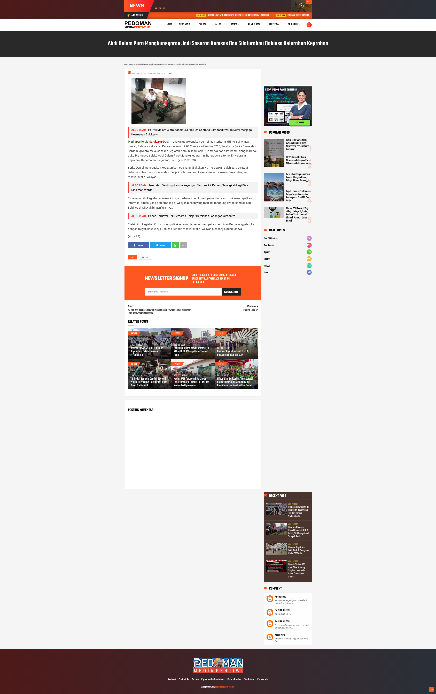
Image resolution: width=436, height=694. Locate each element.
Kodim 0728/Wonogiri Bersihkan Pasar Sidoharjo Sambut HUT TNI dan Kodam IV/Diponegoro (191, 382)
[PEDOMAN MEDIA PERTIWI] (218, 672)
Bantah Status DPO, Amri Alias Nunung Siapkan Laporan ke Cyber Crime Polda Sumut (297, 570)
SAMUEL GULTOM (282, 610)
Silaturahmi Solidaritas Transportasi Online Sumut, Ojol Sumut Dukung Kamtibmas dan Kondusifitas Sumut (235, 382)
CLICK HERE (299, 122)
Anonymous (280, 596)
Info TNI (145, 257)
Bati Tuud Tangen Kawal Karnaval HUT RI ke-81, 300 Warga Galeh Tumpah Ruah (291, 15)
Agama (267, 252)
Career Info (262, 680)
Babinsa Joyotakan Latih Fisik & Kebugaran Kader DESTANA (233, 353)
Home (169, 24)
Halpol (267, 266)
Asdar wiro (280, 635)
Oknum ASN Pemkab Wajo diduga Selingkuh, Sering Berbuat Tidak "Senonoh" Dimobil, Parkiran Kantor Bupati (297, 214)
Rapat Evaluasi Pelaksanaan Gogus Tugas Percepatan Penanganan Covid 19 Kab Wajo (298, 196)
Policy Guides (234, 680)
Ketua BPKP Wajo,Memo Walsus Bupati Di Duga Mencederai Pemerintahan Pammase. (297, 145)
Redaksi (172, 680)
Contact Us (183, 680)
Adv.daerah (269, 245)
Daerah (267, 259)
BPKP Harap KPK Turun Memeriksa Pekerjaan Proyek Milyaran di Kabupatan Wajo (299, 160)
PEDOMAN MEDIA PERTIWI (225, 687)
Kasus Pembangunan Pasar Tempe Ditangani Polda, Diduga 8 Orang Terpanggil (298, 177)
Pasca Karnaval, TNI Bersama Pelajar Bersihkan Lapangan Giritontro (191, 216)
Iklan (266, 273)
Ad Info (195, 680)
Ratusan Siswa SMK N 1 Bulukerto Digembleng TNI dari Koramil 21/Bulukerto (210, 15)
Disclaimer (249, 680)
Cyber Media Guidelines (213, 680)
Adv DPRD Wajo (271, 238)
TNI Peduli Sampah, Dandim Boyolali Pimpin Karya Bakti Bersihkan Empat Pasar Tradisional (148, 382)
